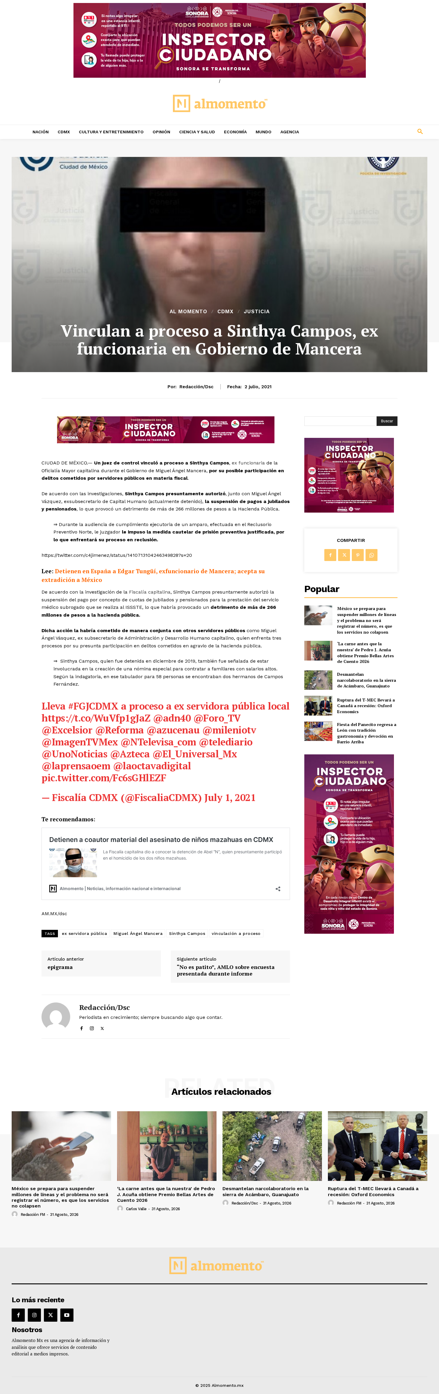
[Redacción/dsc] (56, 1016)
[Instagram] (92, 1027)
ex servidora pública (84, 933)
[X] (102, 1027)
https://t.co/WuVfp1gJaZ (96, 718)
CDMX (225, 311)
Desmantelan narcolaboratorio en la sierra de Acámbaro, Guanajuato (366, 680)
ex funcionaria (248, 463)
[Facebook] (81, 1027)
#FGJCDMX (93, 706)
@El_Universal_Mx (194, 754)
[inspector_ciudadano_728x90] (165, 441)
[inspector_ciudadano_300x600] (349, 932)
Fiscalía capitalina (149, 592)
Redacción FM (33, 1214)
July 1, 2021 (230, 797)
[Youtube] (66, 1315)
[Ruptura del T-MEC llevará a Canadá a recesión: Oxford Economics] (318, 705)
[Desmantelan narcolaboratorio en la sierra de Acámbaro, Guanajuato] (318, 680)
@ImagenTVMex (80, 742)
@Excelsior (67, 730)
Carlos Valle (136, 1209)
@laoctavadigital (152, 765)
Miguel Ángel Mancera (137, 933)
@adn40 (172, 718)
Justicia (257, 311)
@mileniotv (229, 730)
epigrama (60, 967)
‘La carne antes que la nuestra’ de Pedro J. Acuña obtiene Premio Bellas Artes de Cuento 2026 (365, 652)
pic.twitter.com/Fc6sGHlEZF (104, 777)
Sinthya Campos (187, 933)
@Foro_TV (217, 718)
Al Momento (188, 311)
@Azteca (130, 754)
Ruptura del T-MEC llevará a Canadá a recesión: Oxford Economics (366, 705)
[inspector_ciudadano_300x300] (349, 510)
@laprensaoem (76, 765)
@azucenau (173, 730)
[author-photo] (15, 1214)
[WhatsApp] (371, 555)
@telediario (226, 742)
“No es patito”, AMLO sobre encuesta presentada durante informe (226, 970)
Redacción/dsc (196, 386)
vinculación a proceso (236, 933)
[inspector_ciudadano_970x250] (219, 40)
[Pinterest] (358, 555)
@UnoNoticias (74, 754)
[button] (380, 132)
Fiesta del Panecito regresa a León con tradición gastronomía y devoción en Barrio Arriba (366, 733)
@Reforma (119, 730)
